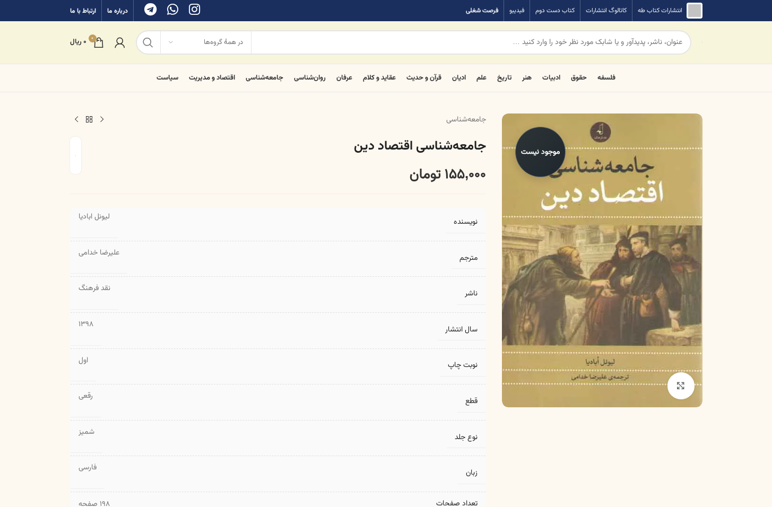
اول (83, 360)
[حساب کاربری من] (120, 42)
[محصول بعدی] (76, 119)
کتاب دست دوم (555, 10)
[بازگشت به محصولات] (89, 119)
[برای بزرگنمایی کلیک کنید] (680, 385)
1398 (86, 324)
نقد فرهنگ (94, 288)
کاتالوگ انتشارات (606, 10)
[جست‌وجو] (148, 42)
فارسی (88, 468)
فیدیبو (516, 10)
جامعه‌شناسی (466, 120)
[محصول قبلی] (102, 119)
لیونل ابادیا (94, 217)
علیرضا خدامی (99, 253)
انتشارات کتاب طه (660, 10)
